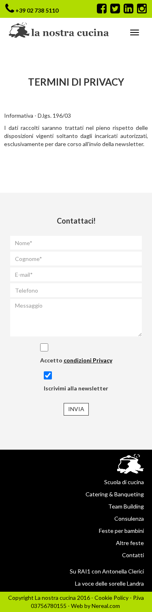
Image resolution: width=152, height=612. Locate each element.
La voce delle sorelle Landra (109, 583)
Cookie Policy (111, 597)
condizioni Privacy (88, 360)
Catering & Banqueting (115, 494)
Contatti (133, 555)
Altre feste (130, 542)
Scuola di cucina (124, 481)
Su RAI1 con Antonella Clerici (107, 571)
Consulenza (129, 518)
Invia (76, 408)
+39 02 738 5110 (36, 10)
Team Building (126, 506)
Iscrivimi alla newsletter (76, 388)
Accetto (76, 360)
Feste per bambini (121, 530)
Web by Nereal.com (95, 605)
